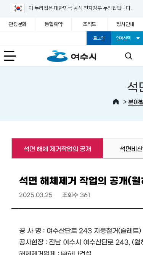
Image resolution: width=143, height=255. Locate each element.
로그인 (98, 38)
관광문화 (18, 24)
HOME (116, 101)
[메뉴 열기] (14, 55)
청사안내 (125, 24)
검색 (128, 55)
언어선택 (123, 38)
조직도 (89, 24)
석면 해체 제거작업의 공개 (51, 148)
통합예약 (54, 24)
